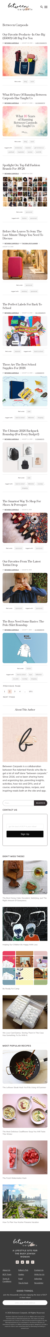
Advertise (38, 1278)
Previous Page (12, 686)
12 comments (39, 630)
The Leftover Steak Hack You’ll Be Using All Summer (24, 1087)
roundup (40, 484)
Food (20, 1278)
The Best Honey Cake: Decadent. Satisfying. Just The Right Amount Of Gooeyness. (25, 899)
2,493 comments (41, 43)
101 (31, 691)
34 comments (40, 103)
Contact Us (38, 1270)
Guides (21, 1274)
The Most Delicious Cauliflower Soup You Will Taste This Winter (24, 1132)
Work (32, 81)
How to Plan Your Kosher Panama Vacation (21, 1222)
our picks (15, 679)
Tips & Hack (23, 1283)
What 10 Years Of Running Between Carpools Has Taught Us (25, 96)
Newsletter (38, 1283)
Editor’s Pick (23, 1270)
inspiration (21, 152)
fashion (24, 218)
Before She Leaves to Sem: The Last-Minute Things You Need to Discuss (23, 235)
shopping (40, 417)
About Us (6, 1270)
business (28, 148)
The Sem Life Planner (30, 243)
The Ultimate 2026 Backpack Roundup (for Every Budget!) (21, 432)
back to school (38, 351)
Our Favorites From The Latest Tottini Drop (22, 563)
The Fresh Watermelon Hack (14, 1178)
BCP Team (7, 1274)
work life (38, 152)
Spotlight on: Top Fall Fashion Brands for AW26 (21, 167)
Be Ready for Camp (11, 988)
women (30, 152)
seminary (24, 291)
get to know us (39, 148)
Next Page (9, 697)
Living (25, 81)
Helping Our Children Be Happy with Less (20, 944)
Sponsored (29, 212)
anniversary (18, 148)
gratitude (11, 152)
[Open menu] (46, 7)
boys (30, 674)
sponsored (33, 218)
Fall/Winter (31, 417)
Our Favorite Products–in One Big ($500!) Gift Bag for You (24, 36)
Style (29, 411)
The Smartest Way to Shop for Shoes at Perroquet (22, 503)
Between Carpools (12, 43)
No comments (40, 313)
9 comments (39, 439)
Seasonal (17, 351)
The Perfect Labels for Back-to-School (23, 306)
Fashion (29, 668)
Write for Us (39, 1274)
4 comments (39, 373)
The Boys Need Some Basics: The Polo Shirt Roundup (23, 623)
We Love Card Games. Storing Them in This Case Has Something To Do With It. (23, 1034)
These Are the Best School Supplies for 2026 (19, 366)
